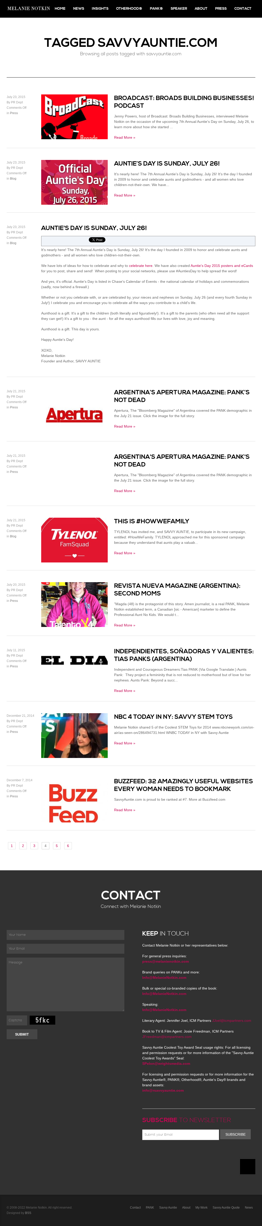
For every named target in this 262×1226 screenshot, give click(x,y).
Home (60, 8)
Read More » (124, 137)
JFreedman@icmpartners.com (167, 1037)
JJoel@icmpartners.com (231, 1020)
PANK (150, 1207)
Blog (13, 178)
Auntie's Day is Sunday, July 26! (94, 228)
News (78, 8)
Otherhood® (129, 8)
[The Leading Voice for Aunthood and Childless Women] (28, 9)
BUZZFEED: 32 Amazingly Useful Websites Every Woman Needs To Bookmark (183, 785)
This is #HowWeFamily (151, 521)
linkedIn (182, 1152)
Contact (243, 8)
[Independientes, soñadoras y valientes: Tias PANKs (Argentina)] (74, 670)
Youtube (175, 1152)
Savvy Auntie (168, 1207)
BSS (28, 1213)
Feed (197, 1152)
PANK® (156, 8)
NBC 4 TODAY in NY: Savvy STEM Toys (173, 717)
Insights (100, 8)
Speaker (179, 8)
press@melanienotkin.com (165, 961)
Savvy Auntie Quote (226, 1207)
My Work (201, 1207)
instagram (190, 1152)
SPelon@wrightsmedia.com (166, 1063)
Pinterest (168, 1152)
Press (221, 8)
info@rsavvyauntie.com (163, 1090)
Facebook (153, 1152)
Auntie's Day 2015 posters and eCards (222, 266)
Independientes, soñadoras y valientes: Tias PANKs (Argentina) (184, 655)
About (201, 8)
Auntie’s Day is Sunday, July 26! (167, 164)
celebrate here (140, 266)
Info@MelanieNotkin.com (164, 977)
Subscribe (235, 1134)
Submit (22, 1034)
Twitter (160, 1152)
